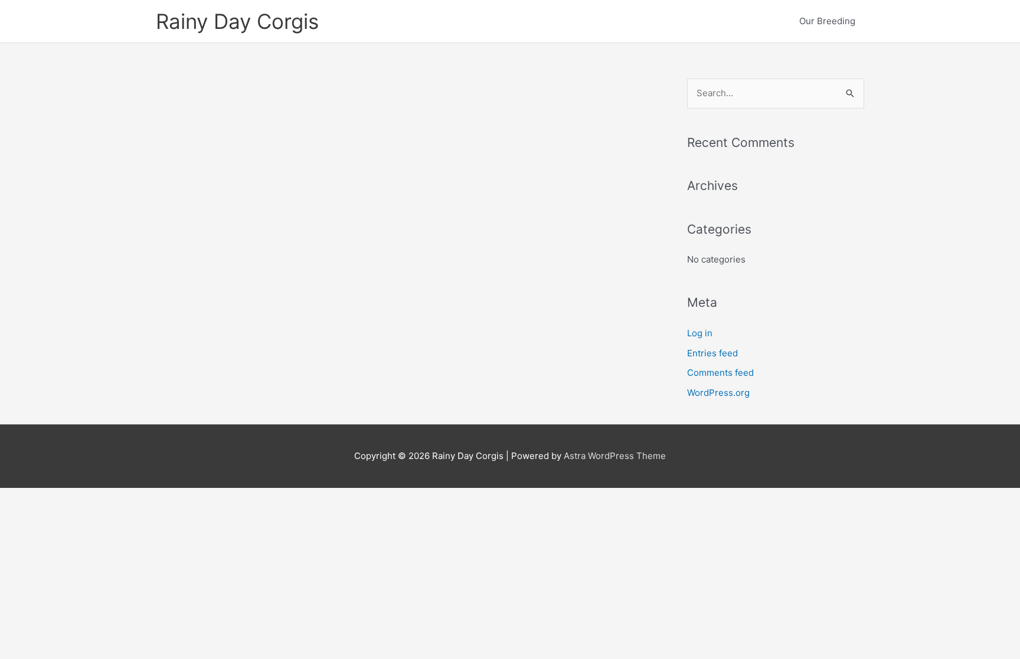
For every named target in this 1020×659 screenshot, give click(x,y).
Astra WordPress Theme (615, 455)
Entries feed (712, 353)
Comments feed (720, 372)
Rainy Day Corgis (237, 21)
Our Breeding (827, 21)
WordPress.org (718, 392)
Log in (699, 333)
